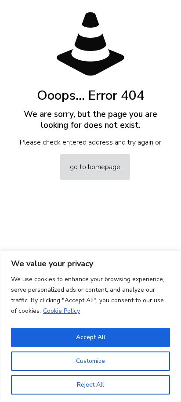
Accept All (90, 337)
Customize (90, 361)
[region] (90, 326)
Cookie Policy (61, 311)
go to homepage (95, 167)
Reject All (90, 384)
